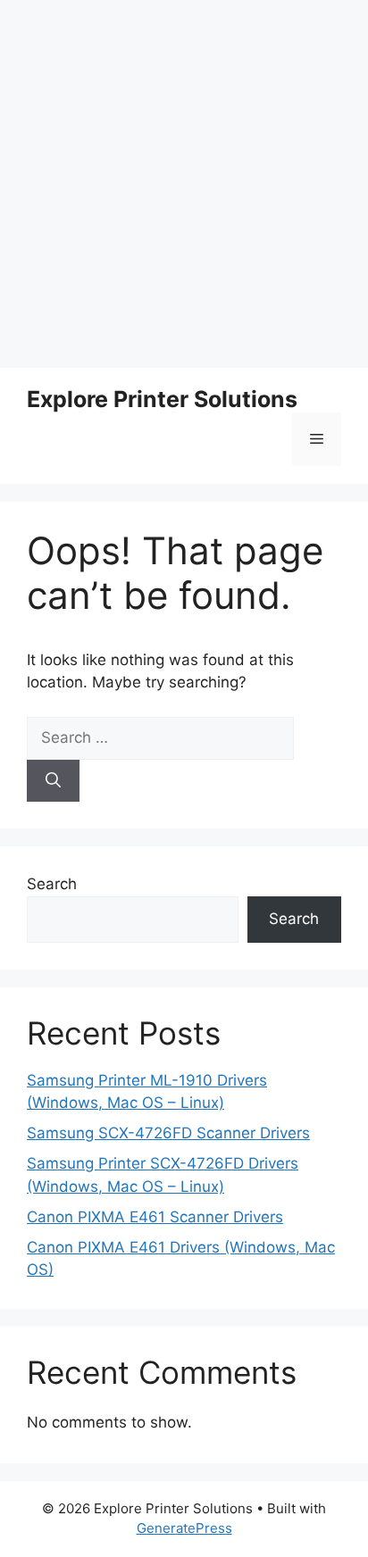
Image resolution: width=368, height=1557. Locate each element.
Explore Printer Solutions (162, 399)
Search (52, 884)
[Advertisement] (184, 184)
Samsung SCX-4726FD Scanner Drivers (168, 1133)
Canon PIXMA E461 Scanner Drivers (155, 1217)
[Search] (53, 781)
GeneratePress (184, 1528)
